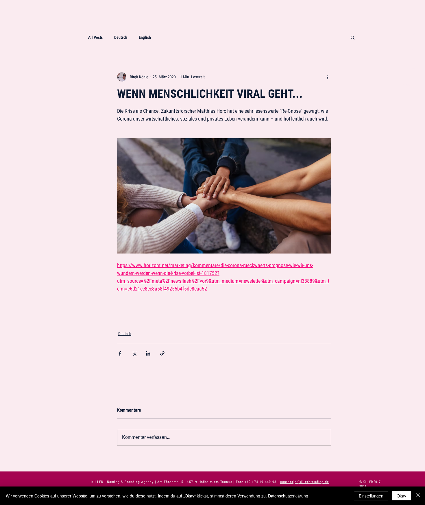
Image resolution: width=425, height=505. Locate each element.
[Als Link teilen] (162, 353)
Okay (401, 496)
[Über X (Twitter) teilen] (134, 353)
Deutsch (120, 37)
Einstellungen (371, 496)
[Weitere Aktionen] (327, 76)
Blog (411, 67)
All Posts (95, 37)
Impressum (405, 84)
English (145, 37)
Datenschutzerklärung (288, 496)
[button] (352, 37)
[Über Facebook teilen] (120, 353)
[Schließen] (418, 495)
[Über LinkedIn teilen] (148, 353)
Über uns (407, 33)
